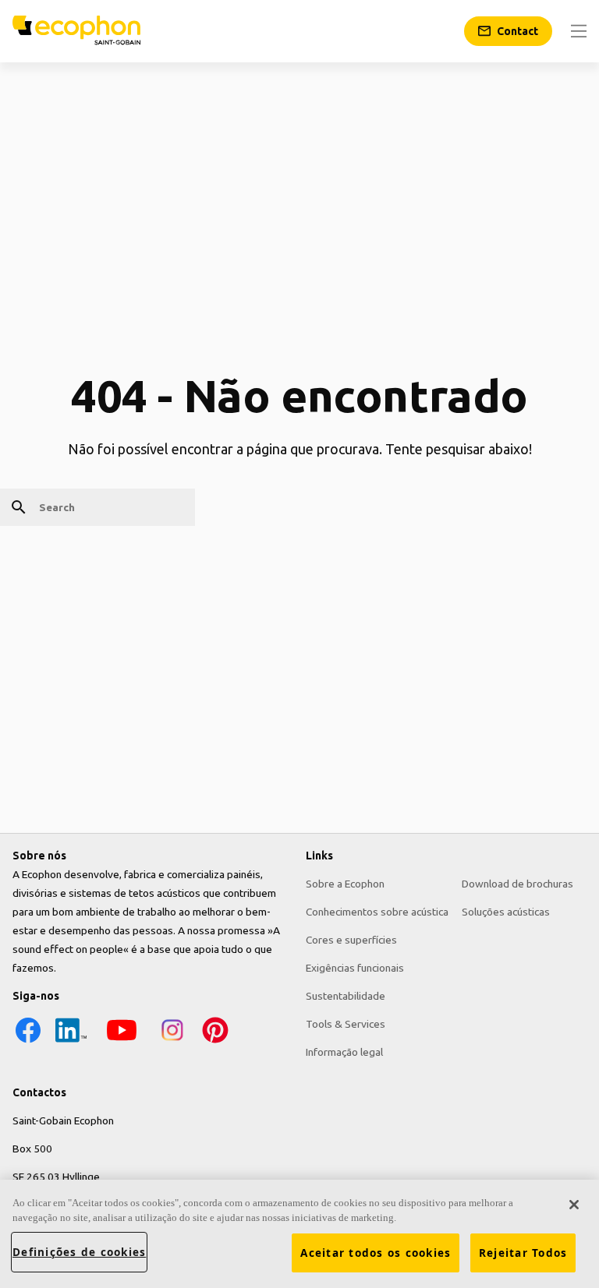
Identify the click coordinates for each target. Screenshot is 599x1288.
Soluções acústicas (506, 911)
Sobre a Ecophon (345, 883)
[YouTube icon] (121, 1042)
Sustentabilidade (345, 996)
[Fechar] (574, 1204)
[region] (299, 1234)
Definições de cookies (79, 1252)
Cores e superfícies (351, 939)
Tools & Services (345, 1024)
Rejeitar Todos (523, 1253)
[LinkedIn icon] (71, 1042)
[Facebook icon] (28, 1042)
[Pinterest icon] (215, 1042)
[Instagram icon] (172, 1042)
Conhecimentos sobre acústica (377, 911)
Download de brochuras (517, 883)
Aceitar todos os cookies (375, 1253)
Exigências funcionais (355, 968)
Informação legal (344, 1052)
